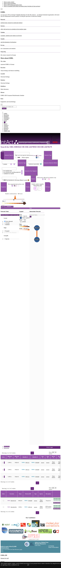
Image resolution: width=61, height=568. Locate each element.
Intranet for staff (5, 558)
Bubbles (7, 224)
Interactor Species (9, 155)
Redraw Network (5, 215)
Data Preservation (53, 547)
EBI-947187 (13, 500)
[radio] (34, 187)
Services (6, 129)
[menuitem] (56, 136)
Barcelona (3, 67)
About (54, 139)
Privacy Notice (23, 565)
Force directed (9, 221)
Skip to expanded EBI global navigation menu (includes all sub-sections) (22, 6)
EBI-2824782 (14, 507)
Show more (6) (57, 502)
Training (6, 126)
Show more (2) (57, 508)
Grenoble (3, 73)
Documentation (56, 141)
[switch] (37, 156)
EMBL (3, 12)
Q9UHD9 (37, 462)
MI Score (48, 187)
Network (9, 206)
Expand (7, 231)
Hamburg (3, 80)
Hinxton (2, 92)
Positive (28, 187)
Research (6, 128)
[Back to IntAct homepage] (9, 142)
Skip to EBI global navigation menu (13, 4)
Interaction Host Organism (31, 171)
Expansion (3, 187)
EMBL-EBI (7, 131)
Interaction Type (22, 162)
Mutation (33, 179)
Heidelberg (3, 86)
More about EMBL (7, 58)
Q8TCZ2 (27, 462)
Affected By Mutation (10, 232)
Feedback (55, 142)
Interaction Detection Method (50, 162)
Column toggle (49, 447)
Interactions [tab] (7, 446)
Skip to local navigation (10, 3)
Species (7, 239)
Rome (2, 98)
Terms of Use (32, 565)
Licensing (51, 546)
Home (54, 136)
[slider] (3, 203)
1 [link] (32, 453)
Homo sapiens (53, 462)
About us (6, 125)
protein (42, 462)
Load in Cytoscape (14, 215)
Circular (7, 223)
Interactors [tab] (6, 448)
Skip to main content (9, 2)
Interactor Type (47, 155)
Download (55, 138)
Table (30, 208)
